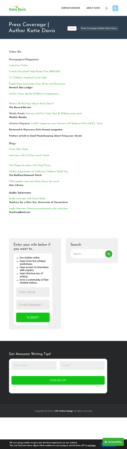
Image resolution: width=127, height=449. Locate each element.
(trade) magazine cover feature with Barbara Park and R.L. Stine (55, 123)
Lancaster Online (18, 65)
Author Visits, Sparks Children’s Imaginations (34, 94)
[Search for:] (91, 253)
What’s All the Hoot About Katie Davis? (31, 104)
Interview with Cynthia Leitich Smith (29, 155)
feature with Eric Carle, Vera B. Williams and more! (45, 113)
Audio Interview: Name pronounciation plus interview (38, 208)
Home (72, 28)
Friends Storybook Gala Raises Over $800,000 (34, 71)
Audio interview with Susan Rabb (27, 198)
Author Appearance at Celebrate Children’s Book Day (38, 171)
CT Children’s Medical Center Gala (28, 78)
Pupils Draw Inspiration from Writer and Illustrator (37, 84)
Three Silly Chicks (18, 149)
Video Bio (15, 52)
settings (92, 446)
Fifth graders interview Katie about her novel (34, 181)
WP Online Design (64, 411)
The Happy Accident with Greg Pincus (30, 165)
